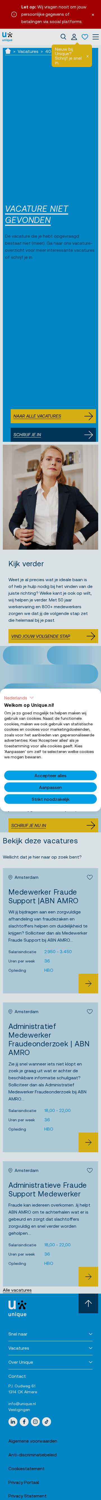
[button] (19, 697)
